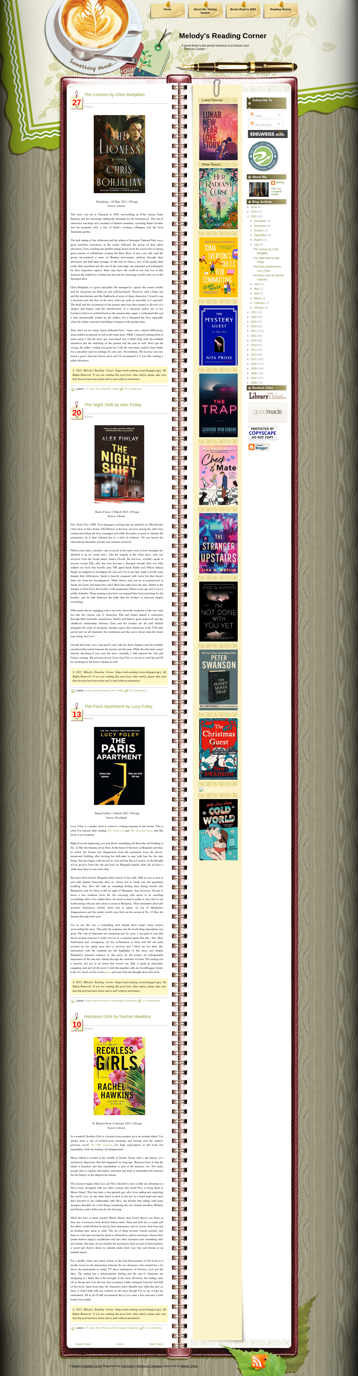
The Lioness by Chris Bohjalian (114, 94)
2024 (254, 207)
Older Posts (156, 1344)
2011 (254, 359)
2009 (254, 368)
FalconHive (127, 1366)
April (257, 293)
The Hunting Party (141, 830)
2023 (254, 211)
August (258, 239)
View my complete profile (276, 191)
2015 (254, 340)
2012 (254, 354)
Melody (280, 182)
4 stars (88, 690)
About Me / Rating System (205, 11)
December (260, 220)
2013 (254, 349)
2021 (254, 312)
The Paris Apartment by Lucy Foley (118, 706)
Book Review (103, 388)
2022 (254, 216)
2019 (254, 321)
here (108, 971)
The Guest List (116, 830)
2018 (254, 326)
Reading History (280, 9)
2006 (254, 382)
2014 (254, 345)
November (260, 225)
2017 (254, 330)
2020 (254, 317)
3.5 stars (89, 388)
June (257, 284)
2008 (254, 373)
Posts (258, 115)
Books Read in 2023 (243, 9)
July (257, 244)
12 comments (150, 1000)
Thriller (115, 388)
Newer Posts (83, 1344)
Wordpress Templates (150, 1366)
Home (167, 9)
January (259, 307)
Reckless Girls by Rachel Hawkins (117, 1016)
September (261, 235)
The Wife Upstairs (101, 1144)
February (260, 302)
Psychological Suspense (123, 1000)
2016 (254, 335)
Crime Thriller (117, 690)
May (257, 288)
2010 (254, 363)
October (259, 230)
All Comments (263, 124)
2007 (254, 377)
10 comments (132, 388)
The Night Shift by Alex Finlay (112, 404)
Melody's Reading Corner (223, 36)
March (258, 298)
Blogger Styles (189, 1366)
